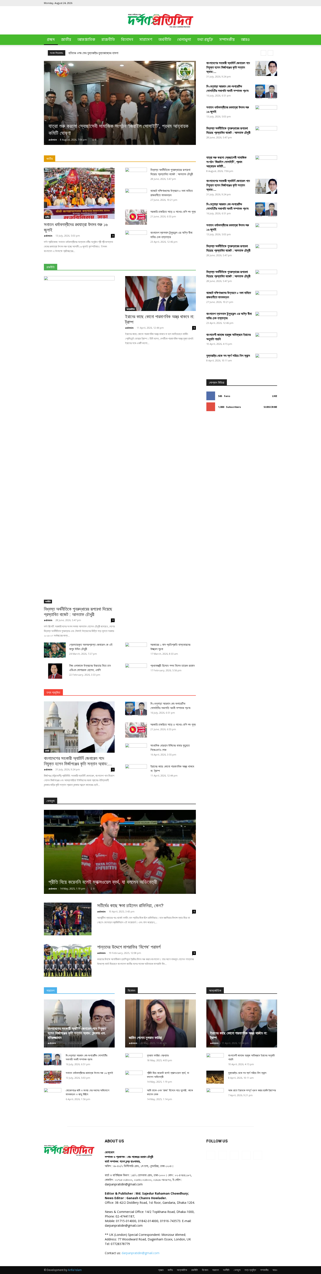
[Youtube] (274, 3)
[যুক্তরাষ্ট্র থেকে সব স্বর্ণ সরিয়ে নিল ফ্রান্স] (266, 517)
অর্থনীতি (164, 40)
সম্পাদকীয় (227, 40)
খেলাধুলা (184, 40)
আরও (245, 40)
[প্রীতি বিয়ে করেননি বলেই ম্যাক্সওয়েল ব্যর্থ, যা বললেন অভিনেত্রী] (120, 852)
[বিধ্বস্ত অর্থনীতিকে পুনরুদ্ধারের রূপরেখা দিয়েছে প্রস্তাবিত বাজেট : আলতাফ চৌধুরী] (79, 439)
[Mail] (259, 3)
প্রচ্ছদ (51, 40)
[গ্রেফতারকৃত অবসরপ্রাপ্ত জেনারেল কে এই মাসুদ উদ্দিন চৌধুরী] (55, 650)
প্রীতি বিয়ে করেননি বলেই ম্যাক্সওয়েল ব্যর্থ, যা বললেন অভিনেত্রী (102, 882)
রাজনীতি (108, 40)
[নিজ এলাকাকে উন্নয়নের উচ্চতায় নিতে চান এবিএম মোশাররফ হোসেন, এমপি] (55, 671)
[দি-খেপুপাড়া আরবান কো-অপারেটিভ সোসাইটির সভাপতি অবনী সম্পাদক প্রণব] (266, 91)
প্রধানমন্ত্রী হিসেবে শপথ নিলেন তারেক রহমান (172, 665)
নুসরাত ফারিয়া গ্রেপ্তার (158, 1055)
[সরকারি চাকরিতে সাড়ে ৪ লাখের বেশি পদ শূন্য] (136, 217)
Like (274, 396)
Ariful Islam (75, 1270)
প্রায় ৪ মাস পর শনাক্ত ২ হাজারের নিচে (89, 53)
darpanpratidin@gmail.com (140, 1253)
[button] (272, 40)
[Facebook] (245, 3)
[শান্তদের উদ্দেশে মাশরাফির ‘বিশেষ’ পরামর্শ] (67, 960)
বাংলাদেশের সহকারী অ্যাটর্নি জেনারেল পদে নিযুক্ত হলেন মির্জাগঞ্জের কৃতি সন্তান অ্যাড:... (228, 67)
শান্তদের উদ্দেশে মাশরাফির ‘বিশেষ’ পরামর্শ (128, 947)
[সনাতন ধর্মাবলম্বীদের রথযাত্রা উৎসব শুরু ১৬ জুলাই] (79, 193)
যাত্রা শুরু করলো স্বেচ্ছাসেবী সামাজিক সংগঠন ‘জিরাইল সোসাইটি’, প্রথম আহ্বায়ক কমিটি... (226, 162)
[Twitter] (266, 3)
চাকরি (47, 750)
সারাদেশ (145, 40)
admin (52, 139)
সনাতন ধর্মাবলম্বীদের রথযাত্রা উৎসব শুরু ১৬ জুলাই (89, 1073)
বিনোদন (127, 40)
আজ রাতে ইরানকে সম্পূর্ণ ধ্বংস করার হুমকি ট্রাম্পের (252, 1090)
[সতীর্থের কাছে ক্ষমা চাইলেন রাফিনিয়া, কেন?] (67, 919)
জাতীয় (66, 40)
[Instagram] (252, 3)
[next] (270, 53)
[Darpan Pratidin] (160, 20)
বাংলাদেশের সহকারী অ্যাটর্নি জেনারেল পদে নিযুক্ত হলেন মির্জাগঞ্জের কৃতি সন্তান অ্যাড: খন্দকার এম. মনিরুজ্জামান (77, 1033)
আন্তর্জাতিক (86, 40)
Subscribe (270, 407)
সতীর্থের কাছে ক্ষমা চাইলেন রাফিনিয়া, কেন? (130, 905)
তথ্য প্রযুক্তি (205, 40)
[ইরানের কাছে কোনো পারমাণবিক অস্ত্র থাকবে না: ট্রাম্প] (160, 293)
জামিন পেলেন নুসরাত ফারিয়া (145, 1038)
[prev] (263, 53)
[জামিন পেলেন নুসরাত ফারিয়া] (160, 1023)
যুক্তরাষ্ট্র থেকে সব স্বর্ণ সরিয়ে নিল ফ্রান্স (228, 355)
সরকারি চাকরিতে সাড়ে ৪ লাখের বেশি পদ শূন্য (173, 211)
